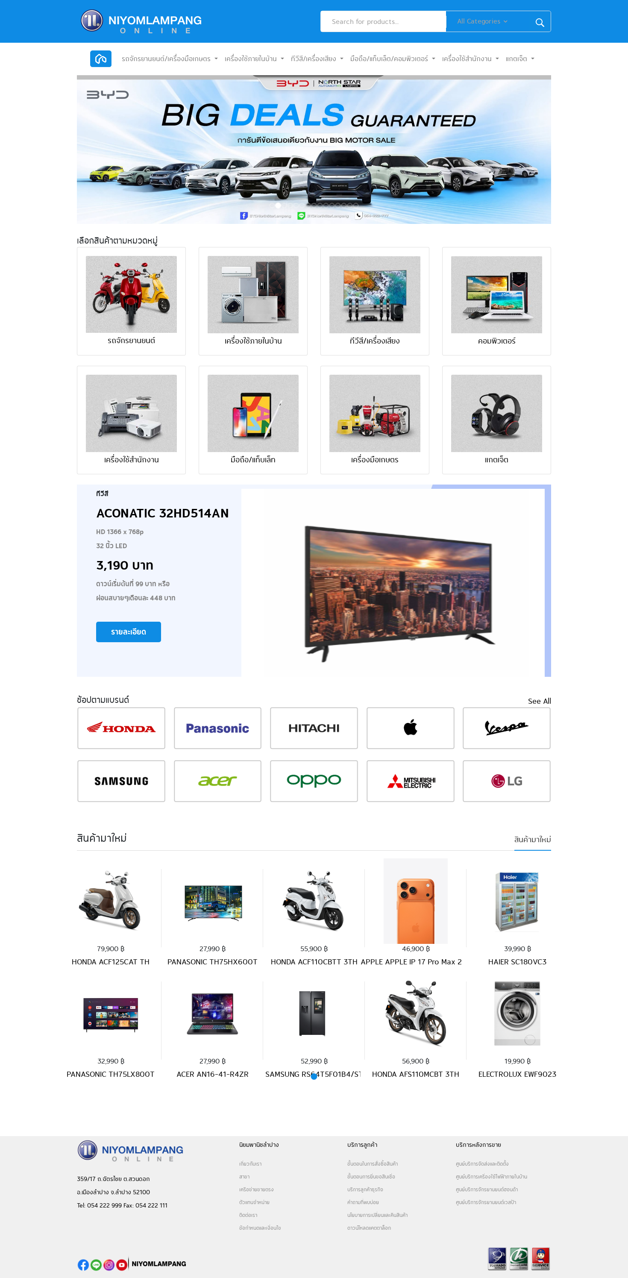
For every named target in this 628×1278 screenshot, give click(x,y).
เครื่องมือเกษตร (375, 459)
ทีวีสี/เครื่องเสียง (375, 340)
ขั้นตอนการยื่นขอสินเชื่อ (371, 1176)
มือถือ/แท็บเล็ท (253, 459)
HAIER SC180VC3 (517, 961)
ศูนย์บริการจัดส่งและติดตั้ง (484, 1163)
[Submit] (540, 21)
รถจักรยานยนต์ (131, 340)
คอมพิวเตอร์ (497, 340)
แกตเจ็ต (496, 459)
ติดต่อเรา (248, 1215)
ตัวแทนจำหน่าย (254, 1202)
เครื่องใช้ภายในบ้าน (253, 340)
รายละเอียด (128, 632)
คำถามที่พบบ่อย (364, 1202)
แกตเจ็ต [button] (517, 59)
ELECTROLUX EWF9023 (517, 1074)
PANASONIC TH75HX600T (212, 961)
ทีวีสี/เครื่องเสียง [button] (314, 59)
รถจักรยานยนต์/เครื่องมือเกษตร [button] (167, 59)
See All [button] (539, 701)
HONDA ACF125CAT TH (111, 961)
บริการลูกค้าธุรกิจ (366, 1189)
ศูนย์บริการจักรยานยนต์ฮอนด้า (487, 1189)
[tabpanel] (110, 964)
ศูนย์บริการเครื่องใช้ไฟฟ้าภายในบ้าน (491, 1176)
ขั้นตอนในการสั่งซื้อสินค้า (372, 1163)
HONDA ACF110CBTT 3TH (314, 961)
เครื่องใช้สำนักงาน (131, 459)
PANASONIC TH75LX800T (111, 1074)
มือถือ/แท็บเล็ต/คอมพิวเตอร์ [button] (390, 59)
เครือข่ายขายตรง (256, 1189)
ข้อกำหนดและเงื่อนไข (260, 1227)
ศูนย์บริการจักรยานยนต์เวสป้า (486, 1202)
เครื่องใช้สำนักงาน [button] (468, 59)
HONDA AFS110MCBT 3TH (415, 1074)
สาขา (244, 1176)
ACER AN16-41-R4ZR (212, 1074)
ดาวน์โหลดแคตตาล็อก (369, 1227)
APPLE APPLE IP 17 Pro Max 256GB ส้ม (426, 961)
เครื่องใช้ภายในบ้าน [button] (252, 59)
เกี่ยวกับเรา (250, 1163)
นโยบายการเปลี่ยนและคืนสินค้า (377, 1215)
